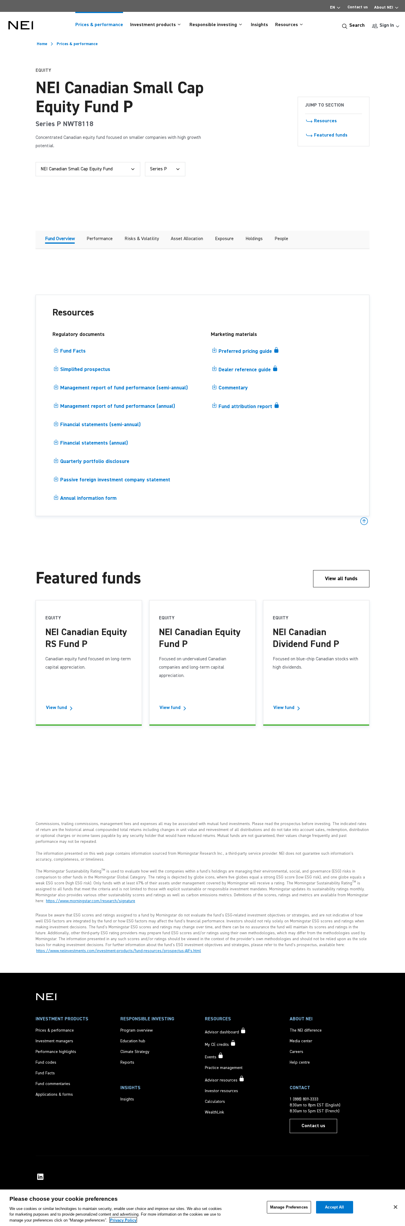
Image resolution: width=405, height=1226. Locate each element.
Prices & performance (99, 25)
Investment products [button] (153, 25)
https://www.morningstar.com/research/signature (90, 901)
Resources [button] (286, 25)
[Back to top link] (364, 521)
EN (332, 7)
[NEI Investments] (46, 996)
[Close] (395, 1207)
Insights (259, 25)
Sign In (387, 25)
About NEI (383, 7)
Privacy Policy (123, 1220)
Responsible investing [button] (213, 25)
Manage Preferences (289, 1207)
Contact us (357, 7)
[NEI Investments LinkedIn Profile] (40, 1176)
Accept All (334, 1207)
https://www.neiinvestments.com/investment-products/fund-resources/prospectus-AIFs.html (118, 951)
